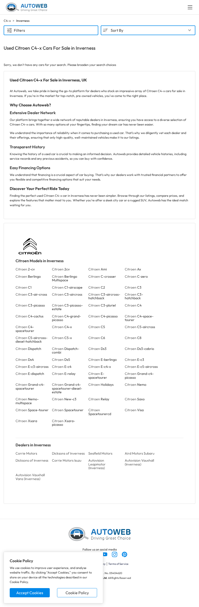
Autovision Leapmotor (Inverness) (97, 464)
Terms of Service (118, 564)
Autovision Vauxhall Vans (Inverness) (30, 477)
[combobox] (148, 30)
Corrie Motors (26, 453)
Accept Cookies (29, 592)
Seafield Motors (100, 453)
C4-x (7, 21)
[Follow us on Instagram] (115, 554)
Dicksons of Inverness (68, 453)
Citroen (25, 269)
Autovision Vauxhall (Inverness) (139, 462)
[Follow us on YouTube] (105, 554)
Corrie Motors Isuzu (66, 460)
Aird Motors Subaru (139, 453)
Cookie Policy (77, 592)
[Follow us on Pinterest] (124, 554)
